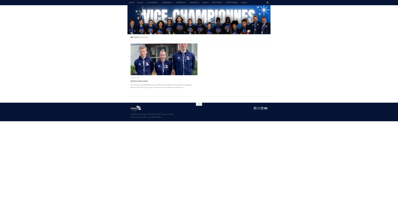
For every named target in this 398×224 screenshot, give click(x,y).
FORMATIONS (193, 2)
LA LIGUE (140, 2)
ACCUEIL (131, 2)
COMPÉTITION (180, 2)
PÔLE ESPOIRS (217, 2)
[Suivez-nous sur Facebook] (255, 108)
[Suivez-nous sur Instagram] (258, 108)
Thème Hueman (156, 117)
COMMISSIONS (167, 2)
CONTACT (244, 2)
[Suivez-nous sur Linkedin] (262, 108)
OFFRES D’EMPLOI (232, 2)
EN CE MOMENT (152, 2)
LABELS (205, 2)
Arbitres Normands (139, 81)
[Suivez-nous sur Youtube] (265, 108)
